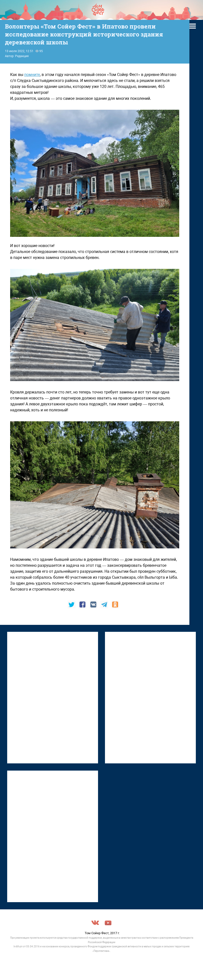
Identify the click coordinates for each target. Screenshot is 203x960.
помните (32, 74)
